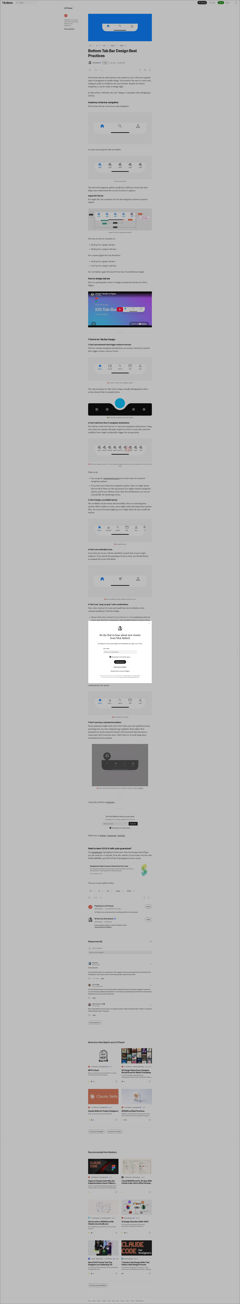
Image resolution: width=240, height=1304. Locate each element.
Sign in (128, 671)
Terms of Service (127, 675)
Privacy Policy (136, 675)
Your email (106, 648)
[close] (149, 623)
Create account (120, 662)
